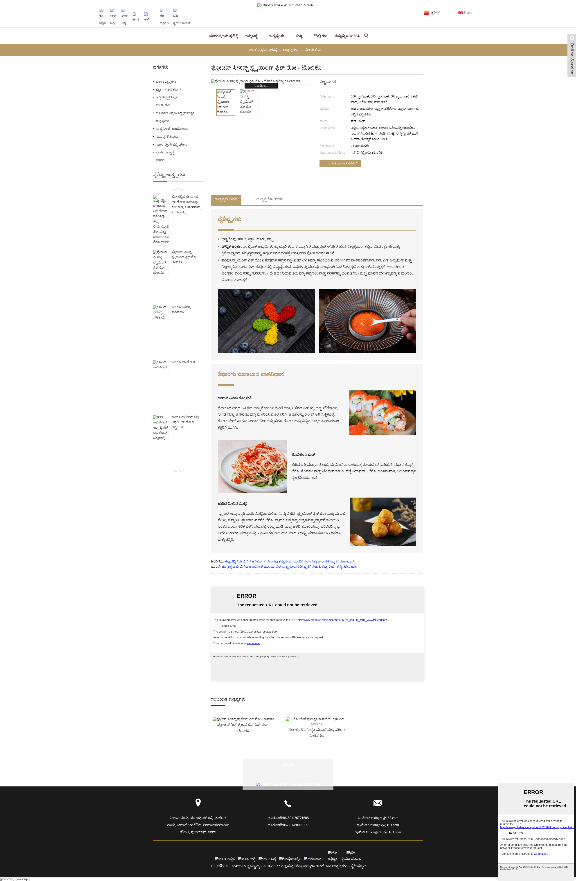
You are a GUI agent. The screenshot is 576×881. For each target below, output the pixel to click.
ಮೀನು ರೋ (313, 50)
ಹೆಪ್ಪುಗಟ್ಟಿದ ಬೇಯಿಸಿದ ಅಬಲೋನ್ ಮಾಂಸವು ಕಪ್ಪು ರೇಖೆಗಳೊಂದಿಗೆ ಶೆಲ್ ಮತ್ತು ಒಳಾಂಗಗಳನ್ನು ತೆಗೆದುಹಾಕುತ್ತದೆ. (289, 561)
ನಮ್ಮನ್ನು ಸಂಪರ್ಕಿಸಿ (347, 36)
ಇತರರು (160, 160)
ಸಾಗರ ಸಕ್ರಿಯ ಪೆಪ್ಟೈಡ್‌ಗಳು (171, 144)
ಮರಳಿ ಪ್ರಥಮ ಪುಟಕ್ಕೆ (223, 36)
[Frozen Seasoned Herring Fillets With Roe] (317, 722)
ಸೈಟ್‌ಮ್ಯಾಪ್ (358, 866)
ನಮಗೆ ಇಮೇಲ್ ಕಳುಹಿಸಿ (342, 163)
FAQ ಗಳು (320, 36)
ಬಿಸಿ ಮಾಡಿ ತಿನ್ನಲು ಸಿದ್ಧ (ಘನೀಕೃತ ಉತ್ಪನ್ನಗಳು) (175, 117)
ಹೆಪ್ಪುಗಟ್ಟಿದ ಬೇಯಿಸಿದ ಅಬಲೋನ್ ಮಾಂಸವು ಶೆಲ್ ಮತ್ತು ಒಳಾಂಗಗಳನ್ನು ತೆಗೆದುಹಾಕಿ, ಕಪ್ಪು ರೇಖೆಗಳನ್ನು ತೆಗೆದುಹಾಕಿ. (289, 566)
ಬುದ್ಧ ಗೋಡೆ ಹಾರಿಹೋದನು (172, 129)
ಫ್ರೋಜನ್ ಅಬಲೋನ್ (168, 89)
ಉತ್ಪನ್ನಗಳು (276, 36)
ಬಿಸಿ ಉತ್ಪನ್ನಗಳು (337, 866)
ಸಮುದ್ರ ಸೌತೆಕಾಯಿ (167, 136)
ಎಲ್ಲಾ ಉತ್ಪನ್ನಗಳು (166, 81)
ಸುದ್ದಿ (299, 36)
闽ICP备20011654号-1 (227, 866)
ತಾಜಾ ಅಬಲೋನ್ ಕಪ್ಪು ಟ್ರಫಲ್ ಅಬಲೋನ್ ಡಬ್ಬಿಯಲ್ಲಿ (185, 422)
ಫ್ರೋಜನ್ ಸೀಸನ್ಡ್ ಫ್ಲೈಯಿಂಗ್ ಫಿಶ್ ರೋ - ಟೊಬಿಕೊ (185, 257)
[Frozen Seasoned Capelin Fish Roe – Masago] (243, 719)
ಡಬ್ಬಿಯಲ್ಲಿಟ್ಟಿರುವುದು (168, 97)
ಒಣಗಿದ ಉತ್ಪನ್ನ (165, 152)
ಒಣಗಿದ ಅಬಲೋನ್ (183, 362)
